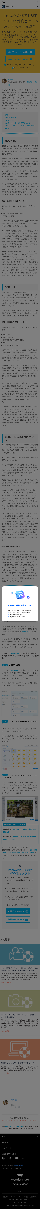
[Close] (35, 589)
